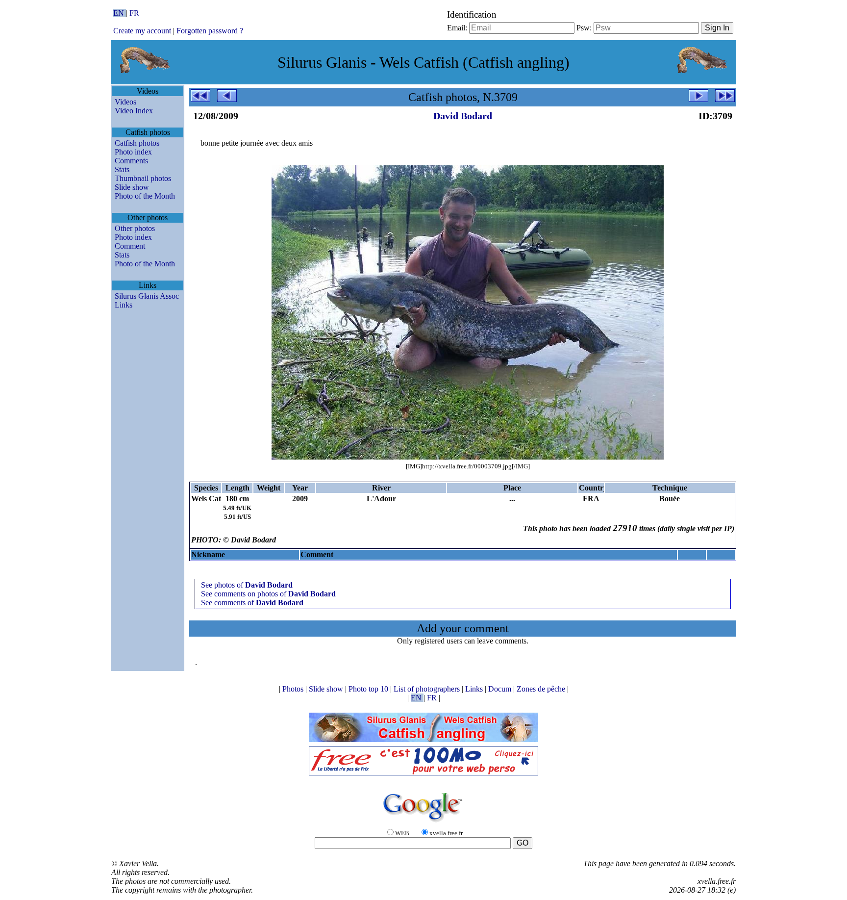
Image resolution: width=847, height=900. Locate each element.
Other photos (135, 228)
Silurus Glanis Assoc (147, 296)
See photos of (247, 585)
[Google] (423, 823)
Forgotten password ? (209, 30)
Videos (125, 102)
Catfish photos (137, 143)
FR (134, 13)
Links (123, 305)
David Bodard (462, 115)
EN (119, 13)
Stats (122, 169)
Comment (130, 246)
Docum (500, 689)
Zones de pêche (542, 689)
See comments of (252, 602)
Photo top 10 (369, 689)
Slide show (132, 187)
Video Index (134, 110)
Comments (131, 160)
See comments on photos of (268, 594)
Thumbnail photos (143, 178)
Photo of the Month (145, 196)
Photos (293, 689)
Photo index (133, 152)
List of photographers (428, 689)
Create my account (142, 30)
